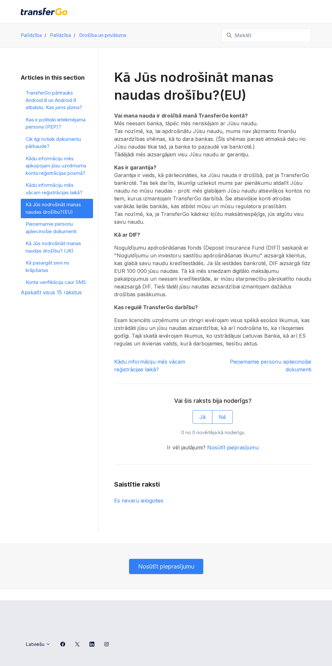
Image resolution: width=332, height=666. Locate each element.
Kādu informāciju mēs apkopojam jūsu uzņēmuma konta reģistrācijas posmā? (56, 165)
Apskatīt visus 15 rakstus (51, 292)
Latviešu (36, 644)
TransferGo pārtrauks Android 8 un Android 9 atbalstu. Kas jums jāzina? (54, 100)
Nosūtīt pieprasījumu (233, 447)
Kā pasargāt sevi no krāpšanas (47, 266)
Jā (202, 417)
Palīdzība (31, 35)
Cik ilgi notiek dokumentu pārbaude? (53, 143)
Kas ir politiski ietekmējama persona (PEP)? (56, 123)
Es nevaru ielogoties (138, 500)
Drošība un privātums (102, 35)
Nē (222, 417)
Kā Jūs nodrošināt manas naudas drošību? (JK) (53, 247)
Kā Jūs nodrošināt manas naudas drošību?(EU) (53, 208)
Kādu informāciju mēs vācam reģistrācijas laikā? (54, 189)
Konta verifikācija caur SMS (56, 282)
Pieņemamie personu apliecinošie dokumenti (51, 227)
